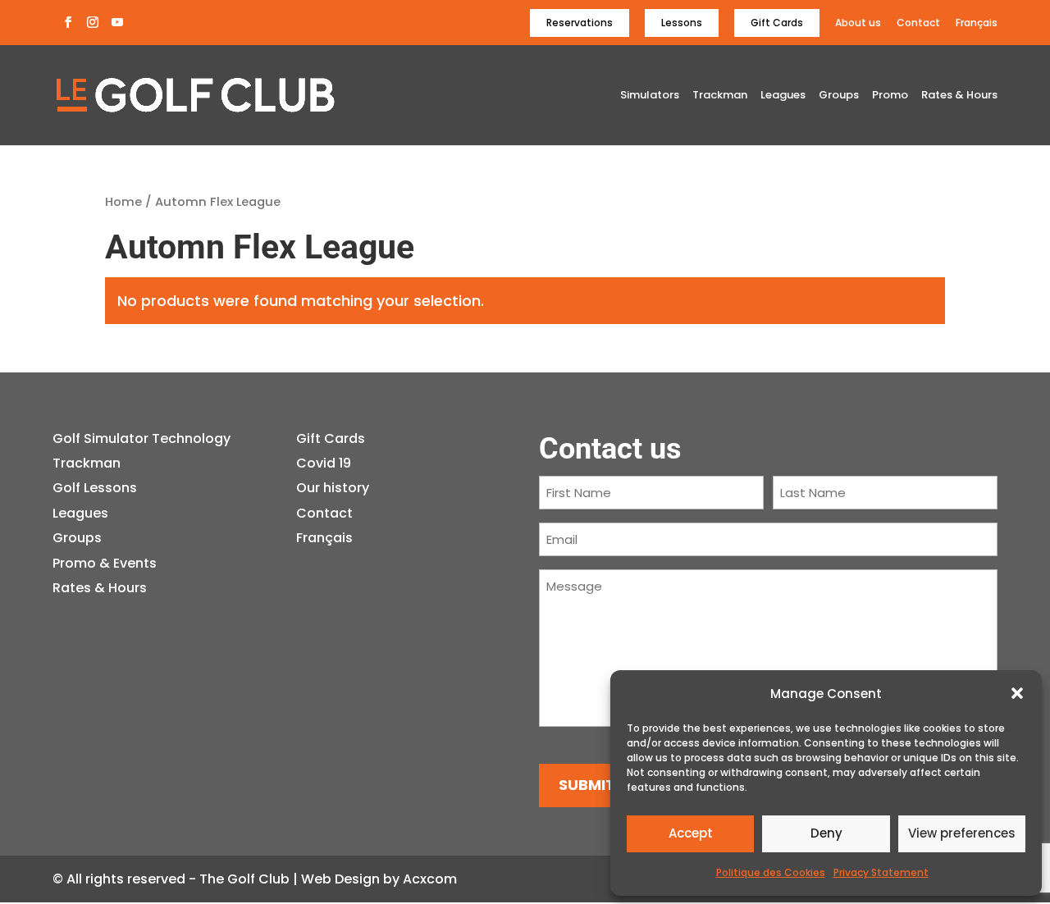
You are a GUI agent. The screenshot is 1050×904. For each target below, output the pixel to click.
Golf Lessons (94, 487)
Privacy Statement (881, 872)
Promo (890, 96)
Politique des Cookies (770, 872)
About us (858, 23)
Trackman (719, 96)
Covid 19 (323, 463)
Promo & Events (104, 563)
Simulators (649, 96)
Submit (587, 784)
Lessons (681, 23)
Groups (839, 96)
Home (123, 202)
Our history (332, 487)
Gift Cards (777, 23)
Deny (826, 833)
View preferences (962, 833)
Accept (691, 833)
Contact (918, 23)
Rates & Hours (959, 96)
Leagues (783, 96)
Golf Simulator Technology (141, 438)
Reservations (579, 23)
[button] (1017, 693)
